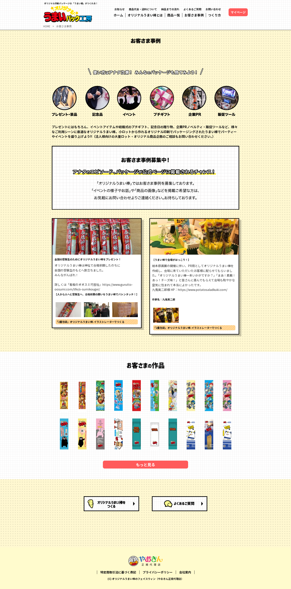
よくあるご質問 (192, 9)
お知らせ (119, 9)
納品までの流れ (170, 9)
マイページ (238, 12)
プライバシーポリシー (158, 572)
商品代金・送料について (143, 9)
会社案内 (185, 572)
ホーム (118, 15)
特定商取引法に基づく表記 (118, 572)
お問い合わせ (213, 9)
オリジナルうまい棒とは (145, 15)
